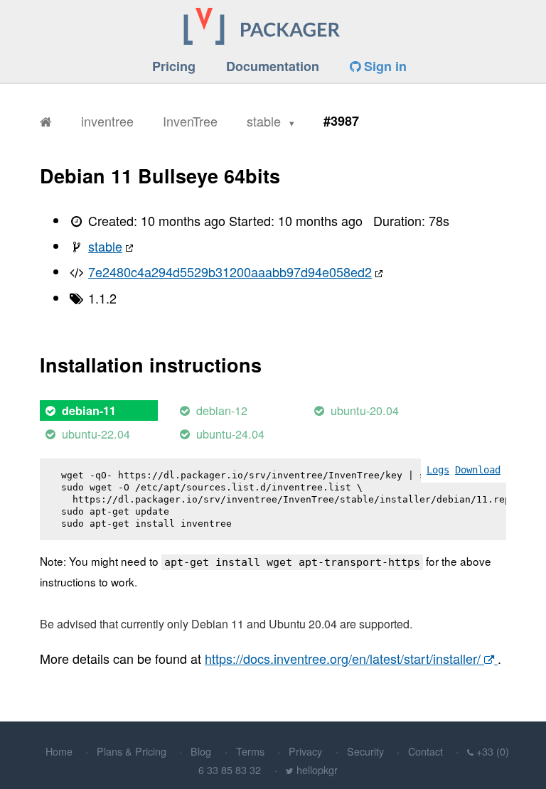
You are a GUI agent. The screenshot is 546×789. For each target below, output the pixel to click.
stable (265, 121)
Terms (250, 751)
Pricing (174, 66)
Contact (425, 751)
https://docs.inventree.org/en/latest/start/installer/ (344, 658)
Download (477, 470)
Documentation (272, 66)
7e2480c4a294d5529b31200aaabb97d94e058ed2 (230, 271)
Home (59, 751)
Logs (438, 470)
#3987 (341, 121)
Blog (201, 751)
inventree (107, 121)
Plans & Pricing (131, 751)
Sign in (383, 66)
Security (365, 751)
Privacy (305, 751)
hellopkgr (317, 769)
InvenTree (190, 121)
